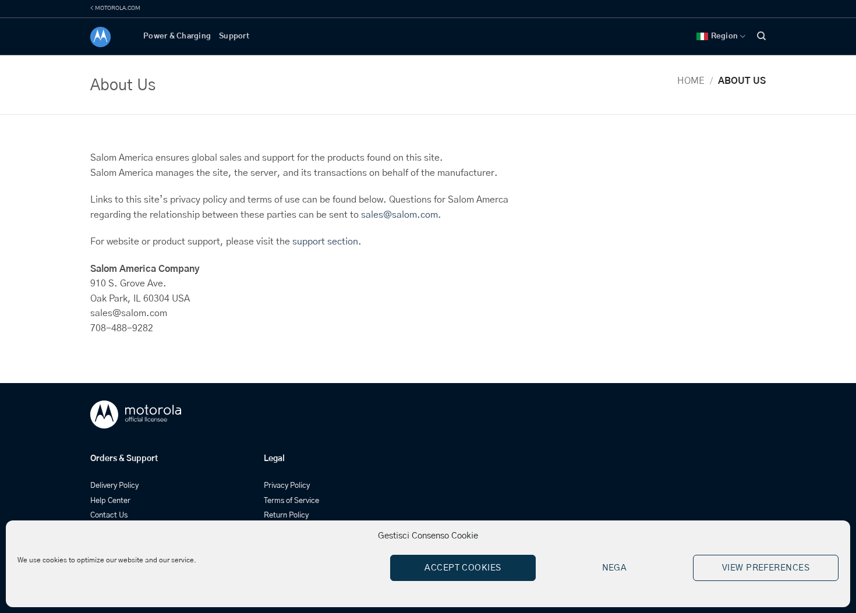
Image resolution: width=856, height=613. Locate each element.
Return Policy (286, 515)
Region (724, 36)
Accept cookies (463, 568)
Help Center (110, 501)
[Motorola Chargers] (108, 37)
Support (234, 36)
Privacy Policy (287, 486)
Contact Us (109, 515)
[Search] (761, 36)
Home (691, 81)
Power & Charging (177, 36)
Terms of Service (291, 501)
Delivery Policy (114, 486)
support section (325, 241)
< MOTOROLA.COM (115, 8)
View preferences (765, 568)
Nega (614, 568)
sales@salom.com (399, 214)
